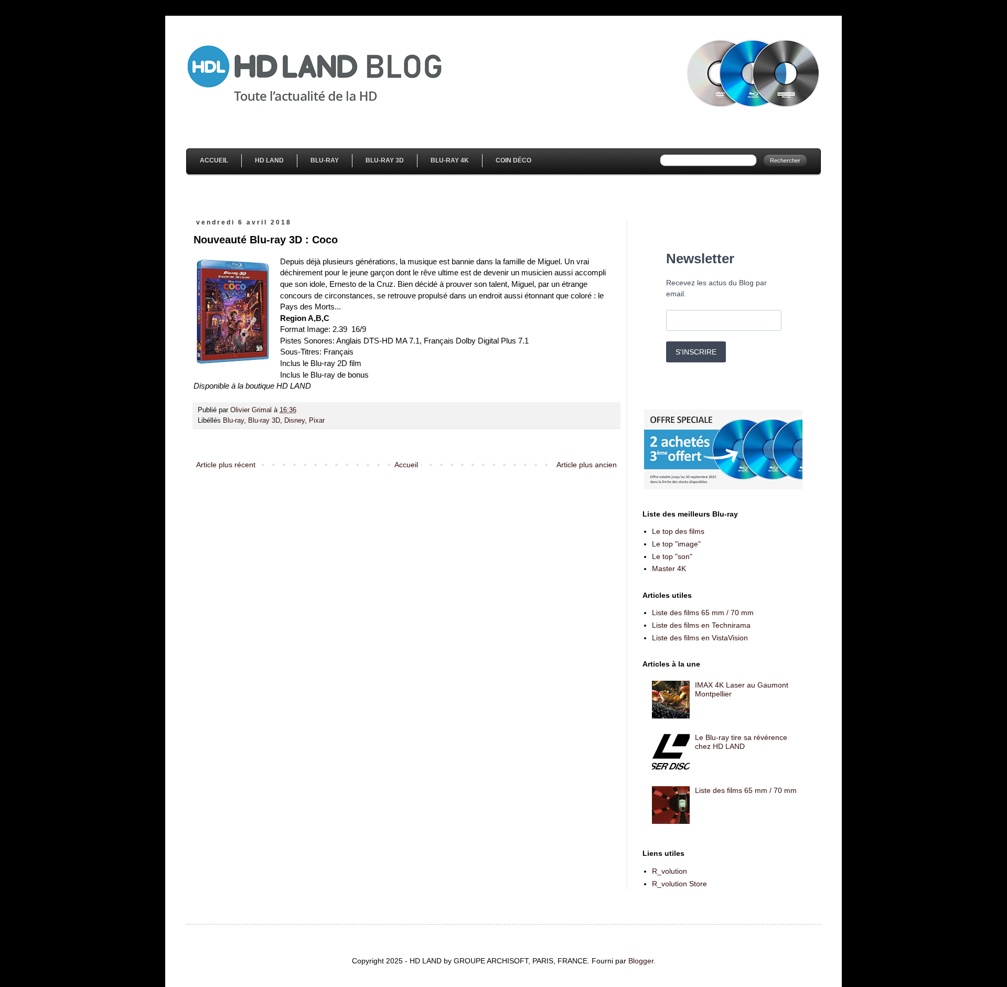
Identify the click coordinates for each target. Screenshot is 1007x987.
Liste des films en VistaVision (700, 638)
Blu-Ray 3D (385, 160)
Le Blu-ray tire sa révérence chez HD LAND (741, 741)
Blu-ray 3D (264, 420)
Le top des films (678, 531)
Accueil (214, 160)
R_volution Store (679, 883)
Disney (294, 420)
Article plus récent (225, 464)
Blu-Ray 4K (450, 160)
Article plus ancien (586, 464)
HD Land (269, 160)
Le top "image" (676, 544)
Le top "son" (672, 556)
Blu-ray (233, 420)
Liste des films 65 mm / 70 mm (703, 612)
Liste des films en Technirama (701, 625)
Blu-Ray (324, 160)
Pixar (317, 420)
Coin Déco (513, 160)
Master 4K (669, 568)
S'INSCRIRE (696, 352)
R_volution (669, 871)
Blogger (641, 961)
